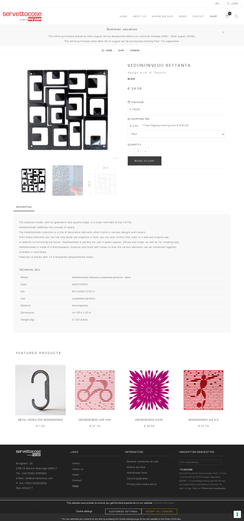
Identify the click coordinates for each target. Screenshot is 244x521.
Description (24, 207)
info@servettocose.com (39, 478)
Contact (198, 16)
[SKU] (61, 409)
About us (139, 16)
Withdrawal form (137, 472)
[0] (227, 16)
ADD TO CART (146, 161)
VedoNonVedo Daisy (149, 420)
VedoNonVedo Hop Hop (95, 420)
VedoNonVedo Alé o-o (203, 420)
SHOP (121, 50)
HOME (123, 16)
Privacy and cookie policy (142, 484)
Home (75, 463)
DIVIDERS (135, 50)
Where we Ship (136, 467)
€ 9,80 (134, 126)
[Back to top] (233, 510)
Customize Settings (123, 511)
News (183, 16)
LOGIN (234, 3)
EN (217, 3)
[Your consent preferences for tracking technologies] (237, 514)
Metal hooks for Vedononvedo (40, 420)
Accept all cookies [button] (159, 511)
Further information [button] (164, 503)
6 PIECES (135, 109)
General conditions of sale (142, 461)
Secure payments (137, 478)
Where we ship (162, 16)
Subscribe (187, 469)
